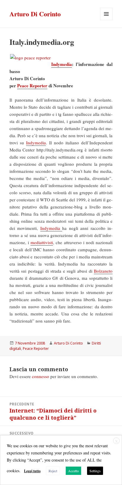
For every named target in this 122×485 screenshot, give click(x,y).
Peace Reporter (32, 85)
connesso (40, 376)
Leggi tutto (32, 470)
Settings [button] (95, 470)
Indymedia (61, 64)
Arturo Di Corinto (35, 14)
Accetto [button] (73, 470)
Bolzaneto (103, 271)
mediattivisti (41, 242)
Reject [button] (53, 470)
